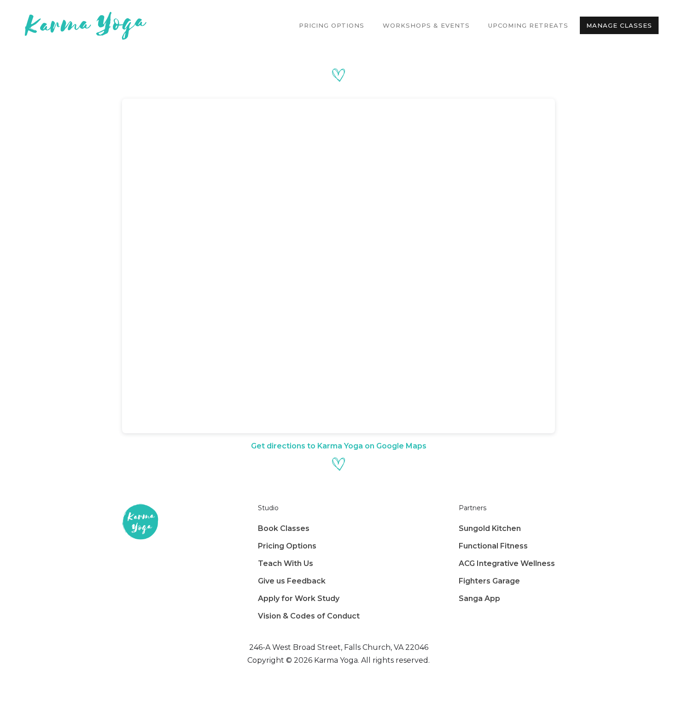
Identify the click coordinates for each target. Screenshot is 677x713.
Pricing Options (287, 546)
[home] (83, 25)
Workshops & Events (426, 25)
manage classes (619, 25)
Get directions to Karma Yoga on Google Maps (338, 446)
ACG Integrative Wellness (507, 563)
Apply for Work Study (298, 598)
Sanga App (479, 598)
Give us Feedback (292, 581)
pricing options (331, 25)
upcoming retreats (528, 25)
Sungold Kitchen (490, 528)
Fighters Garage (489, 581)
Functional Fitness (493, 546)
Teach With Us (285, 563)
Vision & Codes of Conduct (309, 616)
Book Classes (283, 528)
